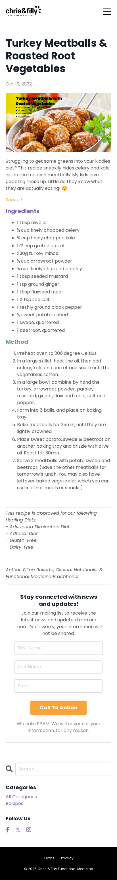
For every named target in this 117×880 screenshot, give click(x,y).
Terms (49, 858)
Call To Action (58, 707)
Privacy (67, 858)
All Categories (21, 796)
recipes (14, 803)
